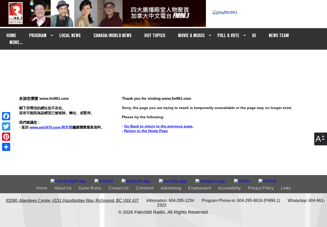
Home (42, 188)
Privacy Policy (261, 188)
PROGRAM (37, 35)
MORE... (16, 42)
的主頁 (51, 127)
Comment (145, 188)
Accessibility (229, 188)
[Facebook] (6, 116)
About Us (63, 188)
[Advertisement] (168, 59)
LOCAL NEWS (70, 35)
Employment (199, 188)
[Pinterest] (6, 137)
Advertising (171, 188)
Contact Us (119, 188)
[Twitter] (6, 126)
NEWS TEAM (279, 35)
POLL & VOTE (228, 35)
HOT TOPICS (154, 35)
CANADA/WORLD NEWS (113, 35)
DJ (254, 35)
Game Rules (90, 188)
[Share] (6, 147)
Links (286, 188)
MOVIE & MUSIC (191, 35)
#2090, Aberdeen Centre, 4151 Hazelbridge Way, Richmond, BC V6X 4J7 (72, 200)
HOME (11, 35)
